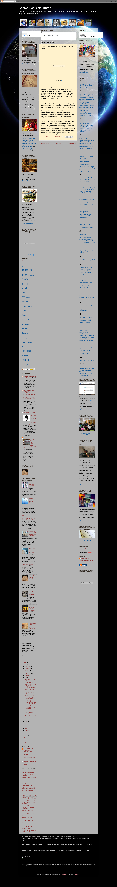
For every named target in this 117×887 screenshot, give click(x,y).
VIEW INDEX (87, 540)
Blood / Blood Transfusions (29, 564)
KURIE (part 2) (27, 377)
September (28, 673)
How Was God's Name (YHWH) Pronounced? (32, 608)
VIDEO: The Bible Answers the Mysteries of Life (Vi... (30, 691)
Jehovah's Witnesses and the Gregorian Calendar (31, 501)
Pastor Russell (25, 825)
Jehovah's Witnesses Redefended (27, 811)
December (28, 666)
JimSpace (24, 822)
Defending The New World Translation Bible (29, 778)
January (27, 732)
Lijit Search (25, 656)
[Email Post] (62, 136)
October (27, 671)
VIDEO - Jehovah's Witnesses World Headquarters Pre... (31, 697)
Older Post (72, 143)
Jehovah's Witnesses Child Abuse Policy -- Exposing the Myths (29, 802)
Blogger (77, 874)
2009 (25, 742)
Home (58, 143)
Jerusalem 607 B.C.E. (27, 820)
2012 (25, 735)
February (27, 730)
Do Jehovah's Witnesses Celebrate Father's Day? (32, 485)
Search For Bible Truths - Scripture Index (28, 827)
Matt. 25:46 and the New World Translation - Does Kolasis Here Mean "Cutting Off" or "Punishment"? (29, 518)
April (26, 726)
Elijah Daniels (85, 558)
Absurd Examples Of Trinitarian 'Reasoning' (30, 717)
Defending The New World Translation (29, 413)
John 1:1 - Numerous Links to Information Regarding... (31, 707)
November (28, 668)
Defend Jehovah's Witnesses (28, 391)
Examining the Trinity (29, 376)
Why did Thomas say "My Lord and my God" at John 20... (30, 686)
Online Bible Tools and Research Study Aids (32, 550)
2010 (25, 740)
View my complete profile (86, 560)
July (26, 677)
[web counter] (26, 858)
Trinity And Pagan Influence (31, 593)
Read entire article (27, 63)
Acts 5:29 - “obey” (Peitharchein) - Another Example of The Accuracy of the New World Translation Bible (29, 395)
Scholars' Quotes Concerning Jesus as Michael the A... (30, 702)
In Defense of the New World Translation (28, 791)
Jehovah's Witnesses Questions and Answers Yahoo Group (28, 807)
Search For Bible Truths (35, 8)
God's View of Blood (29, 438)
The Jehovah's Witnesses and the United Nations (29, 831)
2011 (25, 738)
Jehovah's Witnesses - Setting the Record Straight (29, 798)
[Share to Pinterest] (72, 137)
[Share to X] (69, 137)
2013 (25, 664)
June (26, 721)
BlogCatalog (82, 548)
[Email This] (66, 137)
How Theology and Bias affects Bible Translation (28, 788)
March (27, 728)
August (27, 675)
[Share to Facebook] (70, 137)
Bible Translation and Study (29, 772)
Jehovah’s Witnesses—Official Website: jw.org (29, 763)
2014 (25, 662)
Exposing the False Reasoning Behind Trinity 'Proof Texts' (32, 626)
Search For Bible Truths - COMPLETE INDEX (32, 578)
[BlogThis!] (67, 137)
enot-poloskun (64, 874)
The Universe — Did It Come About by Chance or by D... (31, 681)
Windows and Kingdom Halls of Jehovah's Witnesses (32, 533)
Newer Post (45, 143)
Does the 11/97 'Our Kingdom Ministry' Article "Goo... (30, 712)
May (26, 723)
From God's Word (26, 783)
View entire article (27, 150)
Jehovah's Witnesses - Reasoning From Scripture (29, 794)
